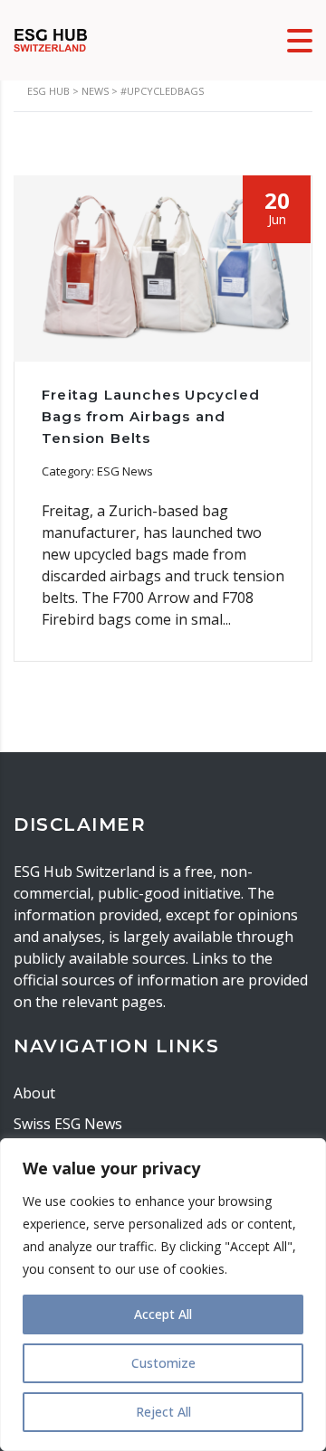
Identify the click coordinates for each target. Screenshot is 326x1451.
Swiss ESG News (68, 1124)
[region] (163, 1294)
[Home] (51, 39)
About (34, 1093)
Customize (163, 1362)
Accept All (163, 1314)
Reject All (163, 1411)
